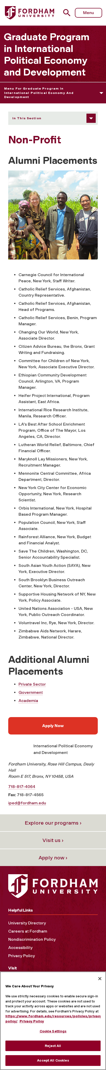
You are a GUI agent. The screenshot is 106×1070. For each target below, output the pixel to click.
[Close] (99, 978)
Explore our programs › (53, 823)
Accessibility (20, 947)
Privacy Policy (21, 955)
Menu (88, 12)
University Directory (27, 923)
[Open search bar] (69, 12)
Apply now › (53, 858)
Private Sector (32, 684)
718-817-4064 (21, 786)
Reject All (53, 1046)
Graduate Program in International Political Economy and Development (47, 54)
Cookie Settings (53, 1031)
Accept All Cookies (53, 1060)
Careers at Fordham (27, 931)
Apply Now (53, 725)
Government (31, 692)
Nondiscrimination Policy (32, 939)
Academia (28, 700)
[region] (53, 1020)
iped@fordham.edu (27, 803)
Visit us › (53, 840)
